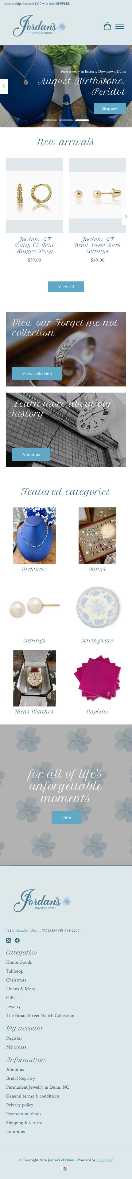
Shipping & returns (24, 1123)
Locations (15, 1131)
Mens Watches (34, 712)
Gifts (66, 818)
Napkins (97, 712)
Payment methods (23, 1114)
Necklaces (34, 569)
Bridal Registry (20, 1078)
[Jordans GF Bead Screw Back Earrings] (97, 195)
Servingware (97, 641)
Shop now (110, 108)
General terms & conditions (33, 1096)
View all (66, 287)
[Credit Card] (65, 1169)
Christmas (16, 980)
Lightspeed (104, 1160)
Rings (97, 569)
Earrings (35, 641)
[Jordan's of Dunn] (41, 26)
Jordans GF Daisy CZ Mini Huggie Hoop (34, 245)
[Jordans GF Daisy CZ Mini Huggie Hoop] (34, 195)
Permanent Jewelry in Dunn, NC (37, 1087)
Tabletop (14, 971)
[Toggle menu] (120, 26)
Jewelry (13, 1007)
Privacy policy (19, 1105)
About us (15, 1069)
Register (14, 1038)
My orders (16, 1047)
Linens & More (20, 989)
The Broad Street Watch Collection (40, 1015)
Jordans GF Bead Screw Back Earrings (97, 245)
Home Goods (19, 962)
